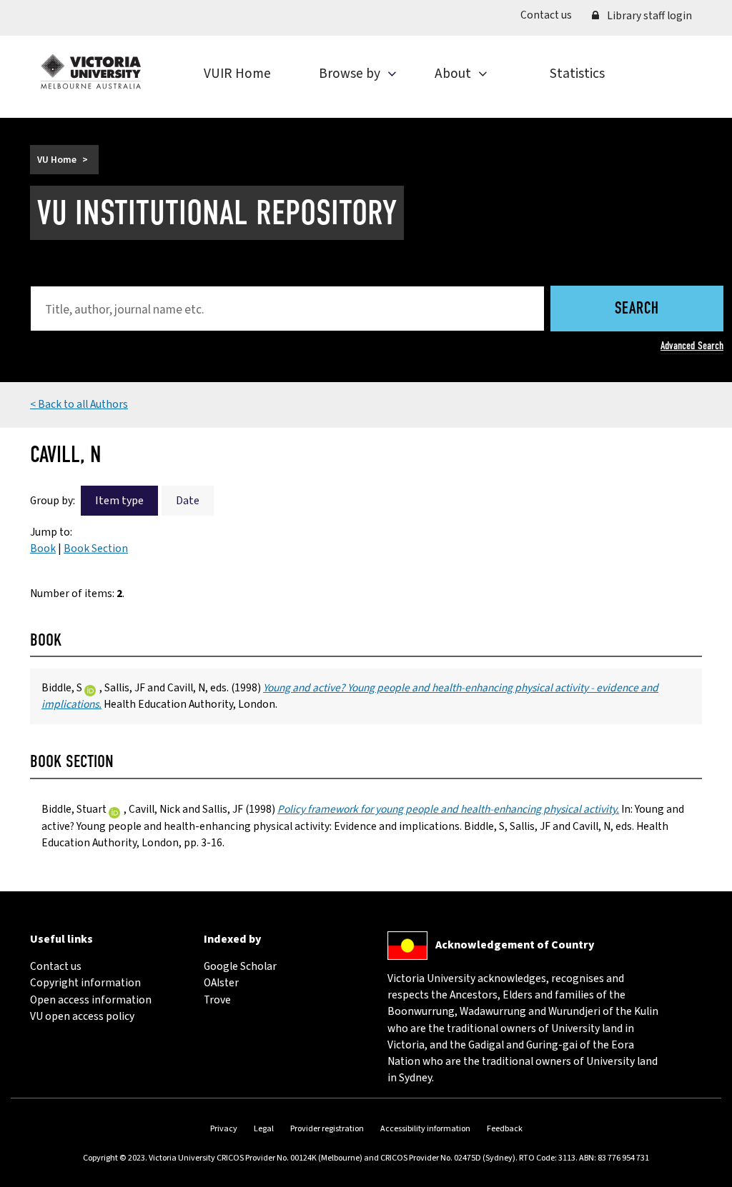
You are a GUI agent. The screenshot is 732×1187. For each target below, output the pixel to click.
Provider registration (327, 1129)
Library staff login (648, 16)
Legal (264, 1129)
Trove (217, 1000)
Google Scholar (240, 966)
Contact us (551, 14)
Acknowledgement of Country (514, 944)
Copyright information (85, 983)
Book (43, 548)
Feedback (505, 1129)
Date (187, 501)
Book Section (96, 548)
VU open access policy (82, 1016)
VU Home (56, 159)
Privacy (223, 1129)
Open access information (91, 1000)
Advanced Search (692, 345)
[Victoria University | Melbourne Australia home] (91, 71)
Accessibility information (425, 1129)
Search (637, 309)
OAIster (221, 983)
